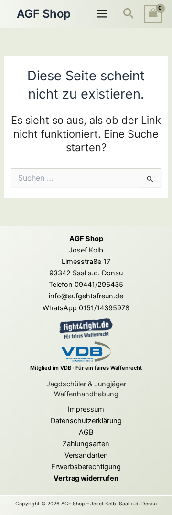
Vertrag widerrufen (86, 478)
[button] (129, 14)
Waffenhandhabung (86, 394)
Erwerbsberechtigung (86, 466)
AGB (86, 432)
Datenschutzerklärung (86, 420)
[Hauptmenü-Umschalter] (101, 13)
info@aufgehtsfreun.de (86, 296)
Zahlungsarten (86, 443)
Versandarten (86, 455)
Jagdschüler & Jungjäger (86, 384)
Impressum (86, 409)
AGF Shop (44, 14)
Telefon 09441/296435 (86, 284)
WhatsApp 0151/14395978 (86, 308)
